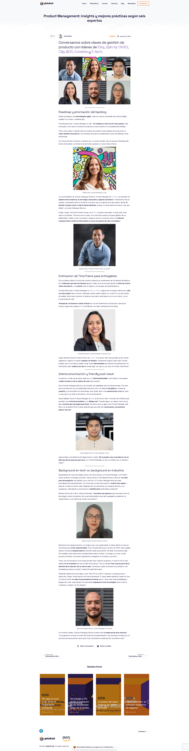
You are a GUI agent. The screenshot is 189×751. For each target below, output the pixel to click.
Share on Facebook (86, 646)
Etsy (101, 47)
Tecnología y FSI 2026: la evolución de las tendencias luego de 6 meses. (79, 703)
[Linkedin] (41, 731)
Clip (62, 51)
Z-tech (96, 51)
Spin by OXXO (117, 47)
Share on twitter (105, 646)
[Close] (115, 747)
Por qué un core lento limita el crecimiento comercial (50, 703)
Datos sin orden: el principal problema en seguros (136, 704)
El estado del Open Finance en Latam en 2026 (108, 704)
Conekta (81, 51)
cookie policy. (108, 747)
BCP (69, 51)
